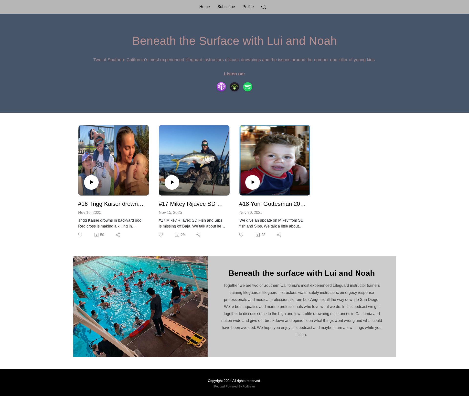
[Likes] (80, 234)
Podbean (249, 386)
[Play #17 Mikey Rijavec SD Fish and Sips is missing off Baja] (172, 182)
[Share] (118, 234)
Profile (248, 7)
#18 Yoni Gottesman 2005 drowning (272, 203)
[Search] (263, 7)
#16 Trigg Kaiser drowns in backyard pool (111, 203)
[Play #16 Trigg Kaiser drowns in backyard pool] (91, 182)
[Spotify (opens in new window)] (247, 86)
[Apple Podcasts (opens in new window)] (221, 86)
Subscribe (226, 7)
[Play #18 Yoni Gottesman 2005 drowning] (252, 182)
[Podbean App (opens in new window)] (234, 86)
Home (204, 7)
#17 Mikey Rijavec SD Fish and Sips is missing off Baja (192, 203)
